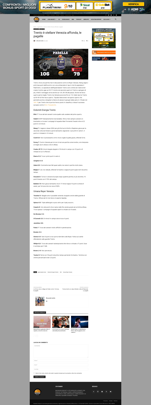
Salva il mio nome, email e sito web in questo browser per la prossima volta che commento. (58, 373)
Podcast (78, 19)
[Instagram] (108, 15)
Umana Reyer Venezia (67, 272)
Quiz (73, 15)
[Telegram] (111, 15)
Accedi (48, 15)
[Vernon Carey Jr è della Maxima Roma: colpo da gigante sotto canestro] (79, 322)
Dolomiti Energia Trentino (53, 272)
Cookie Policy (68, 15)
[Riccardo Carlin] (35, 41)
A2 (59, 19)
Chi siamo (53, 15)
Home (35, 26)
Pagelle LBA (42, 29)
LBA (61, 272)
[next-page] (37, 336)
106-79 (36, 102)
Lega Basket (51, 19)
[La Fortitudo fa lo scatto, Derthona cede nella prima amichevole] (61, 322)
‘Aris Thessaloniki (50, 105)
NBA (73, 19)
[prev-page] (34, 336)
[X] (114, 15)
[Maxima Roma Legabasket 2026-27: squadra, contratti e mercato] (42, 322)
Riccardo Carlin (40, 40)
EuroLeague (65, 19)
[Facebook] (106, 15)
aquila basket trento (42, 272)
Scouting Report (96, 19)
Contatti (57, 15)
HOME (43, 19)
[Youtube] (116, 15)
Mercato (86, 19)
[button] (115, 19)
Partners (62, 15)
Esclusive (106, 19)
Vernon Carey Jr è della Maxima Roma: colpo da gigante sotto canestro (78, 331)
